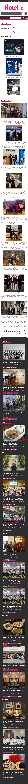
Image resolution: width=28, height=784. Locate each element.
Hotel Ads (15, 393)
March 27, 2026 (6, 745)
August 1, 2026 (6, 719)
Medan (11, 449)
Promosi (14, 449)
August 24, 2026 (6, 635)
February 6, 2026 (6, 771)
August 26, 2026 (6, 360)
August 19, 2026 (6, 552)
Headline (12, 367)
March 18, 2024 (6, 522)
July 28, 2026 (5, 604)
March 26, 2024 (6, 496)
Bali (7, 478)
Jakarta (15, 560)
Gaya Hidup (5, 586)
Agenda (4, 367)
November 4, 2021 (6, 441)
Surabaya (16, 727)
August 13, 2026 (6, 688)
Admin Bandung (14, 360)
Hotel (16, 367)
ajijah (13, 441)
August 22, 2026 (6, 411)
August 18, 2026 (6, 663)
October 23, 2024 (6, 472)
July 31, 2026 (5, 578)
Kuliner (19, 643)
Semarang (4, 644)
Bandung (8, 367)
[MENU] (27, 18)
